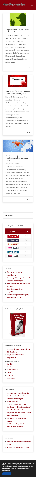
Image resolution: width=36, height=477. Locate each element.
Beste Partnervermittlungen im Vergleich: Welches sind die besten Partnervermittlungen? (19, 396)
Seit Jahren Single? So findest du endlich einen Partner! (18, 425)
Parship (9, 364)
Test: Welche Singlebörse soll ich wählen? (18, 285)
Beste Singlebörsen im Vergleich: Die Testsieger (18, 350)
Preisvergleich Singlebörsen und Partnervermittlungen (18, 279)
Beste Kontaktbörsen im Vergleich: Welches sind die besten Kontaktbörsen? (19, 412)
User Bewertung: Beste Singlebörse (15, 290)
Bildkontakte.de (12, 370)
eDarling (10, 375)
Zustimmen (7, 474)
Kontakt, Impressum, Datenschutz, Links (19, 443)
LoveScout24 (11, 378)
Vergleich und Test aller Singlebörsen (15, 356)
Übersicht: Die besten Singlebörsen (14, 273)
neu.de (9, 372)
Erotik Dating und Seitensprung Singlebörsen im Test (18, 296)
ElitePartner (11, 367)
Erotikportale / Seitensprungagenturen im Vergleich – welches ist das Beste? (19, 404)
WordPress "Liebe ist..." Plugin (18, 447)
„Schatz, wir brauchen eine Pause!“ (16, 419)
